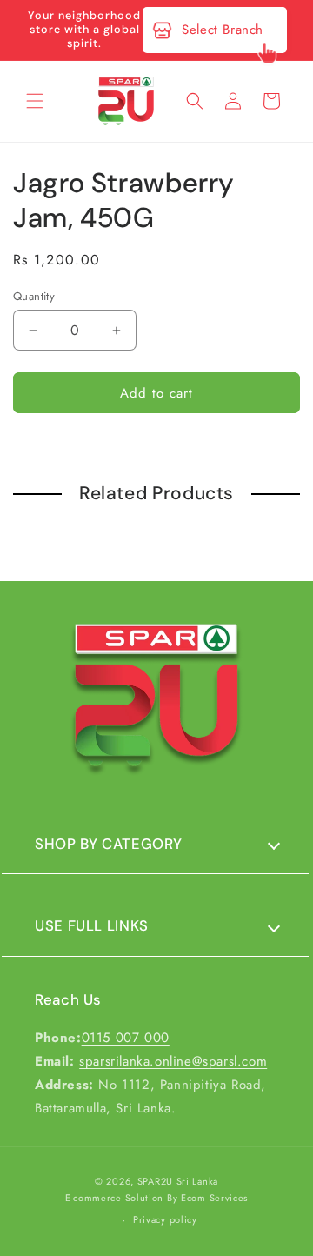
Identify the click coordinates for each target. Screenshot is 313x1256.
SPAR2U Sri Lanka (177, 1181)
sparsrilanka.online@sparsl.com (173, 1061)
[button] (35, 101)
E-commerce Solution (114, 1198)
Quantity (34, 296)
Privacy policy (165, 1219)
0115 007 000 (126, 1037)
